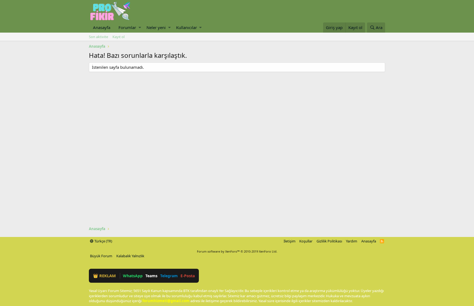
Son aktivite (98, 36)
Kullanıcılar (186, 27)
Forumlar (127, 27)
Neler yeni (156, 27)
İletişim (289, 241)
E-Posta (187, 275)
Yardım (351, 241)
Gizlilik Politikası (329, 241)
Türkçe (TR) (103, 241)
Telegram (169, 275)
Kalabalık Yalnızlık (130, 255)
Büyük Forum (101, 255)
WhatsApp (133, 275)
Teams (151, 275)
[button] (139, 27)
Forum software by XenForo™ (237, 251)
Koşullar (305, 241)
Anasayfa (101, 27)
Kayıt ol (118, 36)
